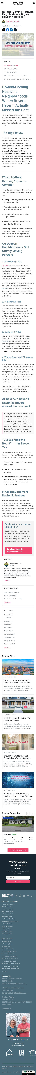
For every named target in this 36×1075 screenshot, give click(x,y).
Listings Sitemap (6, 1072)
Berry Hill (5, 288)
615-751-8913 (7, 981)
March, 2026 (8, 631)
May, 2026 (7, 624)
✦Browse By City (6, 941)
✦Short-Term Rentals (8, 953)
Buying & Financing (9, 595)
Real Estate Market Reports (12, 599)
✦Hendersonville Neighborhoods (11, 963)
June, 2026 (7, 621)
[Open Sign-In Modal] (33, 3)
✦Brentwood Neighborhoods (10, 958)
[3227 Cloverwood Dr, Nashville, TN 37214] (18, 824)
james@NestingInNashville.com (14, 983)
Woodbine (6, 266)
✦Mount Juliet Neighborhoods (10, 966)
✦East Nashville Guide (8, 904)
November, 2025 (9, 644)
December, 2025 (9, 640)
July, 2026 (7, 618)
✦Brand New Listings (8, 949)
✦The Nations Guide (7, 914)
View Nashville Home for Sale (18, 850)
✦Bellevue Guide (6, 928)
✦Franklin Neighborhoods (9, 961)
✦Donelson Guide (7, 933)
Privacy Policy (17, 1072)
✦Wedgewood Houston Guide (10, 921)
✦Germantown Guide (8, 909)
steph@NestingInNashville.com (14, 993)
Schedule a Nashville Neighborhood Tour (15, 550)
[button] (2, 3)
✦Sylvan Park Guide (7, 911)
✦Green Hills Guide (7, 924)
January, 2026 (8, 637)
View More (7, 580)
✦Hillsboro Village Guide (8, 919)
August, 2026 (8, 614)
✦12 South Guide (6, 906)
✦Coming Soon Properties (9, 951)
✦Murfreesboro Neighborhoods (10, 968)
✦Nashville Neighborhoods (9, 956)
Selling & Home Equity (10, 592)
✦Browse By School (7, 944)
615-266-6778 (7, 999)
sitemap (4, 971)
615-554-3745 (7, 990)
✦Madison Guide (6, 931)
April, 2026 (7, 627)
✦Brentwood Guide (7, 926)
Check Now (18, 882)
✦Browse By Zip (6, 946)
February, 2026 (8, 634)
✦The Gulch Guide (7, 916)
